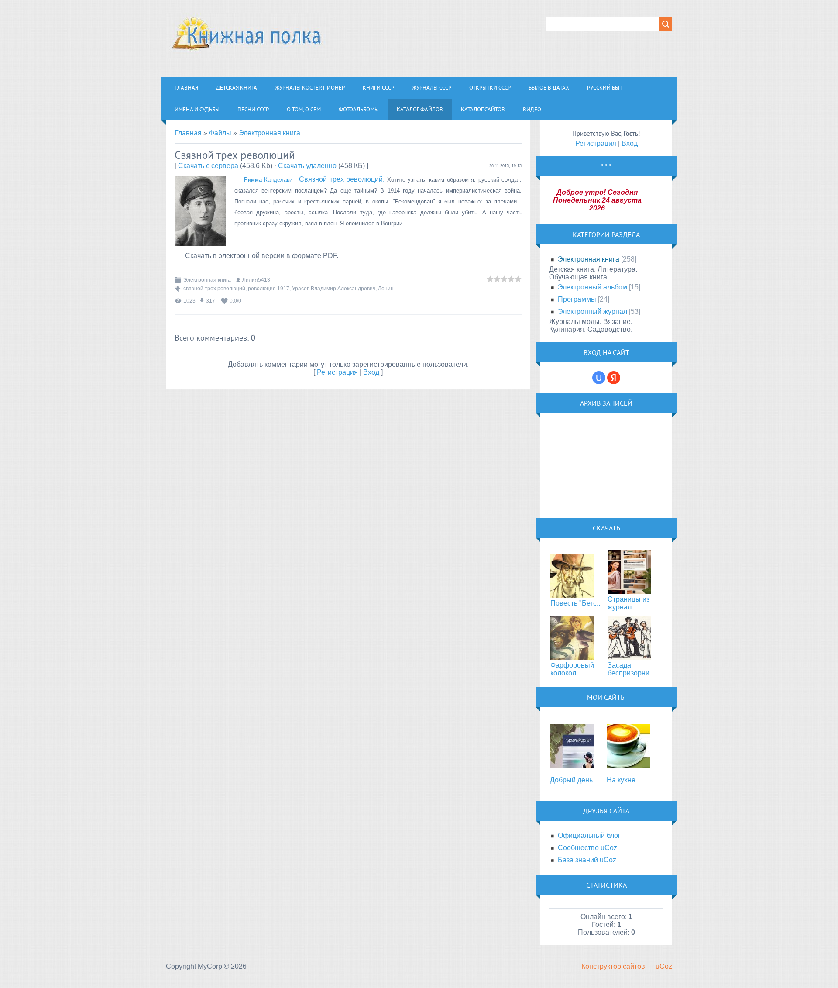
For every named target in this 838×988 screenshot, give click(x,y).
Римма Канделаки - (271, 179)
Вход (371, 372)
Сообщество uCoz (587, 847)
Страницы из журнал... (628, 603)
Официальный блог (589, 835)
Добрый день (571, 780)
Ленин (386, 289)
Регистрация (337, 372)
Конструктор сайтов (613, 966)
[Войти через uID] (598, 377)
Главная (188, 133)
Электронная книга (269, 133)
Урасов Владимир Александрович (333, 289)
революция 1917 (268, 289)
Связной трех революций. (342, 179)
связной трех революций (214, 289)
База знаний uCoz (587, 860)
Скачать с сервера (208, 165)
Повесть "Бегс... (576, 603)
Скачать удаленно (307, 165)
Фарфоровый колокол (572, 669)
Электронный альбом (592, 287)
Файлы (220, 133)
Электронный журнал (592, 311)
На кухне (621, 780)
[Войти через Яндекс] (613, 377)
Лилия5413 (256, 280)
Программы (577, 299)
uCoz (664, 966)
